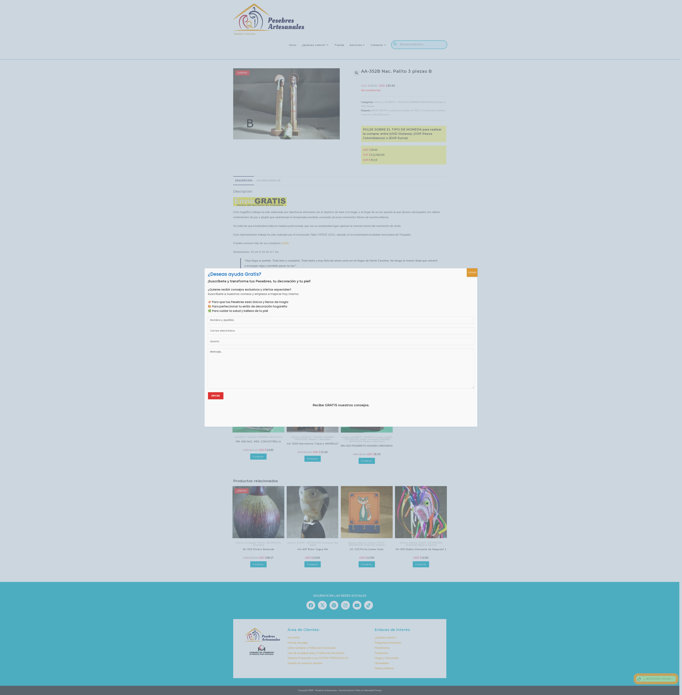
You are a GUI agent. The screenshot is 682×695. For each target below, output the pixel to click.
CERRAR (472, 272)
